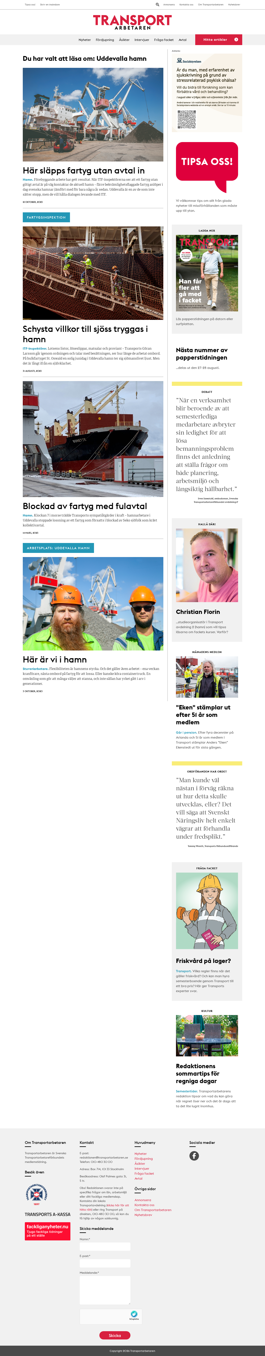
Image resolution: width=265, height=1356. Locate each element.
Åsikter (124, 40)
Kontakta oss (186, 4)
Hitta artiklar (215, 39)
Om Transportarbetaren (210, 4)
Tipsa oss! (30, 4)
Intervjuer (142, 40)
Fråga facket (164, 40)
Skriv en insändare (50, 4)
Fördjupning (105, 40)
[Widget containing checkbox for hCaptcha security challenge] (111, 1317)
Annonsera (169, 4)
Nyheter (85, 40)
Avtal (183, 40)
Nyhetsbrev (234, 4)
